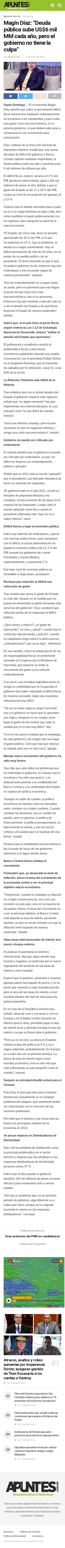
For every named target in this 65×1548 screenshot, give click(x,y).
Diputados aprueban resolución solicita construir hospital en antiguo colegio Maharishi (35, 1451)
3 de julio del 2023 (35, 57)
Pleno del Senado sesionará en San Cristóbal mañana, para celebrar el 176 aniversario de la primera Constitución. (35, 1397)
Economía (28, 16)
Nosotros (9, 1531)
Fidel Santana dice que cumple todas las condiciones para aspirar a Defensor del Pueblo (36, 1416)
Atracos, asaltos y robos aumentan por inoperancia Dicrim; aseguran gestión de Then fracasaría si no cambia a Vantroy (24, 1369)
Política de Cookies (30, 1531)
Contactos (37, 1536)
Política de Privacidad (15, 1536)
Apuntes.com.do (12, 16)
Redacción (14, 57)
